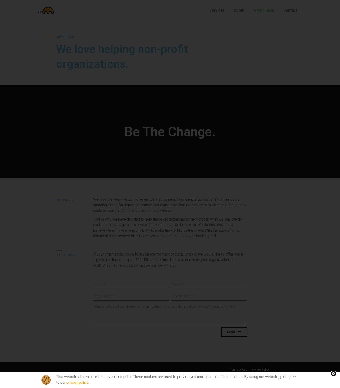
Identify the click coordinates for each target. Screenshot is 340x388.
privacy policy (77, 382)
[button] (333, 373)
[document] (170, 194)
